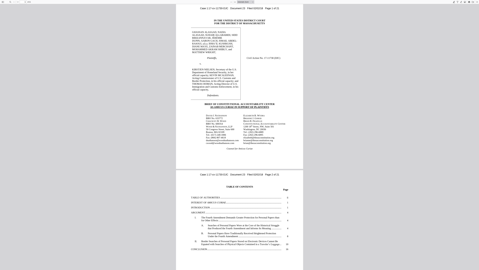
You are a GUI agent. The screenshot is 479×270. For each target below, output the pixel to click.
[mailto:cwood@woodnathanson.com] (220, 143)
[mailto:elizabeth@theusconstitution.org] (258, 137)
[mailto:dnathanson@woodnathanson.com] (222, 140)
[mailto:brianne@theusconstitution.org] (258, 140)
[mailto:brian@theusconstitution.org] (256, 143)
